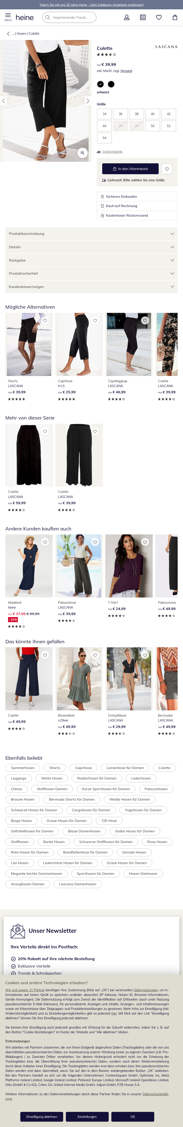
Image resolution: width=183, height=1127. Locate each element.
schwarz (103, 92)
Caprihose (83, 767)
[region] (91, 1051)
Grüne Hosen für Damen (127, 863)
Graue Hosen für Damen (67, 820)
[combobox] (76, 17)
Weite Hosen (51, 778)
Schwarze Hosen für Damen (34, 810)
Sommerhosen (23, 767)
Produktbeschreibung (26, 233)
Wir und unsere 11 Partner (25, 990)
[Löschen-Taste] (92, 17)
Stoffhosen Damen (52, 789)
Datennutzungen (146, 990)
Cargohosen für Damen (91, 810)
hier (114, 1013)
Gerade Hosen (134, 852)
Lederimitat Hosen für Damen (67, 863)
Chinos (16, 789)
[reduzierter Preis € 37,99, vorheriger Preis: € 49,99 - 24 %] (29, 565)
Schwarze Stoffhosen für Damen (106, 841)
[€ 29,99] (129, 678)
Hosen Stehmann (143, 873)
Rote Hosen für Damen (29, 852)
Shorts (54, 767)
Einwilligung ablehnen (41, 1117)
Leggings (18, 778)
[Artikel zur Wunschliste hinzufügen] (166, 168)
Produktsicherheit (23, 273)
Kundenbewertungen (26, 286)
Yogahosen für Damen (143, 810)
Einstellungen (87, 1117)
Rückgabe (17, 260)
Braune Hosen (22, 799)
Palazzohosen (156, 789)
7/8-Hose (109, 820)
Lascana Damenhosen (77, 884)
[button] (8, 17)
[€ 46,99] (129, 344)
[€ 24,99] (129, 565)
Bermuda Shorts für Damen (72, 799)
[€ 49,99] (29, 678)
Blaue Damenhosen (84, 831)
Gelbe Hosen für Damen (135, 831)
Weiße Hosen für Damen (129, 799)
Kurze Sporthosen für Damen (106, 789)
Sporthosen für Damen (95, 873)
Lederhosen (141, 778)
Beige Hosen (21, 820)
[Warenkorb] (175, 17)
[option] (100, 84)
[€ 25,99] (79, 344)
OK (133, 1117)
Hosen (21, 34)
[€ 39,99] (29, 344)
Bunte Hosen (53, 841)
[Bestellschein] (143, 17)
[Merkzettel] (159, 17)
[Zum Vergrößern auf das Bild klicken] (82, 153)
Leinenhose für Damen (125, 767)
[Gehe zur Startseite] (24, 17)
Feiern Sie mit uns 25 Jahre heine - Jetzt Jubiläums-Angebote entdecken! (91, 5)
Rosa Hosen (157, 841)
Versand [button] (126, 71)
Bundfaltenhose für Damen (85, 852)
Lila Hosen (19, 863)
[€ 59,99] (29, 455)
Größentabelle (112, 152)
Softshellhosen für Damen (32, 831)
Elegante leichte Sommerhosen (36, 873)
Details (15, 247)
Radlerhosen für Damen (96, 778)
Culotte (34, 34)
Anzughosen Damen (27, 884)
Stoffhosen (20, 841)
